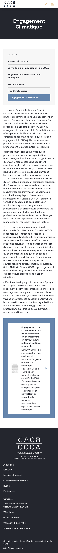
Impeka (19, 548)
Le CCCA (12, 54)
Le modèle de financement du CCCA (28, 67)
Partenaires (9, 491)
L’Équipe (7, 485)
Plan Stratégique (17, 90)
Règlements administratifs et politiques (25, 76)
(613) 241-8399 (11, 517)
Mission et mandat (18, 61)
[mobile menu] (52, 4)
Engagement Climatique (24, 97)
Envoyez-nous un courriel (16, 528)
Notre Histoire (16, 84)
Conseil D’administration (15, 480)
